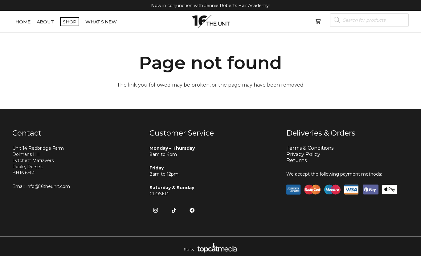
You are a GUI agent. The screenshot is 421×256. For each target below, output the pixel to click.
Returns (296, 160)
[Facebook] (192, 210)
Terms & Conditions (309, 148)
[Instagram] (155, 210)
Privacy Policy (303, 154)
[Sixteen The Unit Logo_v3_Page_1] (210, 22)
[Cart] (317, 21)
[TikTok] (174, 210)
